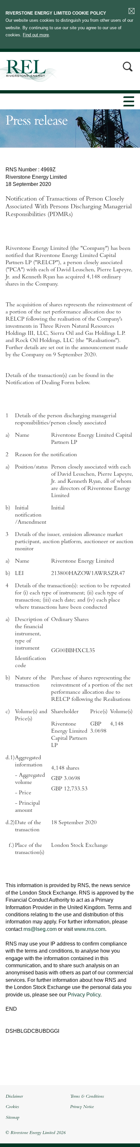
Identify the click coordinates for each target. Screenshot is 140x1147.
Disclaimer (14, 1096)
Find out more (36, 34)
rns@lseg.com (40, 929)
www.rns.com (89, 929)
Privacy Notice (82, 1107)
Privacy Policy (84, 994)
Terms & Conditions (87, 1096)
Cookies (12, 1107)
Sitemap (12, 1118)
